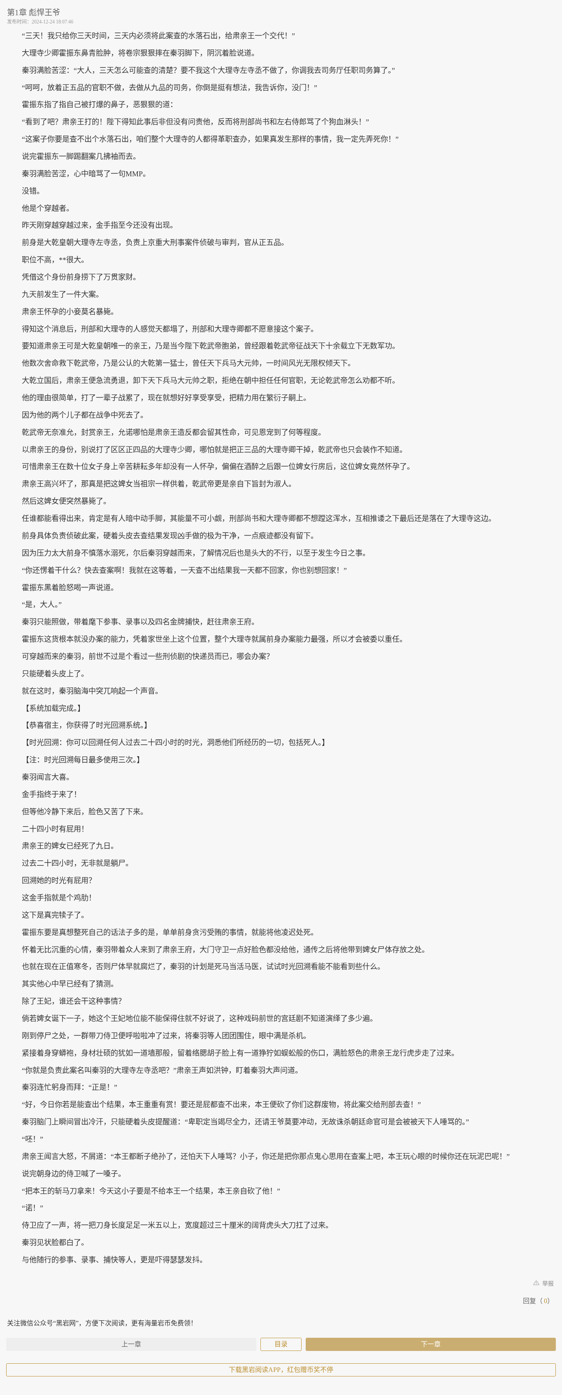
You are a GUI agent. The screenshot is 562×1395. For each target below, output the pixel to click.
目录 (281, 1344)
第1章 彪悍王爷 (33, 12)
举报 (547, 1284)
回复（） (538, 1300)
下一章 (431, 1344)
